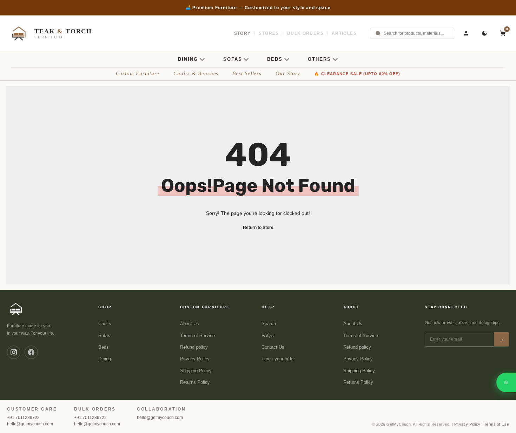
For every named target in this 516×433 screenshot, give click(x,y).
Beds (103, 347)
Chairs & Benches (195, 73)
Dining (104, 358)
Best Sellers (247, 73)
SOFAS (232, 59)
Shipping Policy (196, 370)
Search (269, 323)
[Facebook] (31, 352)
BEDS (275, 59)
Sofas (104, 335)
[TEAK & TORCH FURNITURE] (16, 309)
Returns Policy (195, 382)
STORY (242, 33)
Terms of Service (197, 335)
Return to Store (258, 227)
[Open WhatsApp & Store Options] (506, 382)
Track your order (278, 358)
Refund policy (194, 347)
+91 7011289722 (23, 417)
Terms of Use (496, 424)
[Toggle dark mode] (484, 33)
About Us (189, 323)
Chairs (104, 323)
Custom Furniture (137, 73)
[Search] (378, 33)
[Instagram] (13, 352)
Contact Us (273, 347)
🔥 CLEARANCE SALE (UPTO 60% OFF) (357, 74)
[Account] (466, 33)
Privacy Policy (195, 358)
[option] (258, 7)
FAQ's (268, 335)
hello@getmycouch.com (30, 424)
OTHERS (319, 59)
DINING (188, 59)
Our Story (288, 73)
